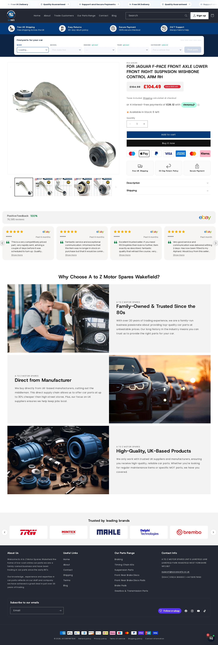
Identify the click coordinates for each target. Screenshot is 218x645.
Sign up (201, 15)
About (66, 564)
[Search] (186, 15)
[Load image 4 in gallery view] (83, 187)
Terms (66, 580)
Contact (68, 569)
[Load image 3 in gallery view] (63, 187)
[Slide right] (116, 187)
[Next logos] (213, 532)
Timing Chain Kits (124, 564)
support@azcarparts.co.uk (176, 571)
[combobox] (157, 15)
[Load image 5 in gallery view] (103, 187)
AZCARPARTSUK (68, 638)
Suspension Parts (124, 569)
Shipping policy (135, 638)
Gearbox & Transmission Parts (131, 590)
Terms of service (117, 638)
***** (9, 237)
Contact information (154, 638)
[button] (169, 183)
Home (66, 559)
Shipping (147, 98)
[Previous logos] (4, 532)
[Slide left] (10, 187)
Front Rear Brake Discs (127, 575)
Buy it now (168, 143)
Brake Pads (121, 585)
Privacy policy (100, 638)
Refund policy (84, 638)
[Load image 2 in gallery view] (43, 187)
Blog (65, 585)
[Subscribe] (60, 610)
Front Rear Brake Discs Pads (130, 580)
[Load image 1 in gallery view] (24, 187)
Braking (119, 559)
